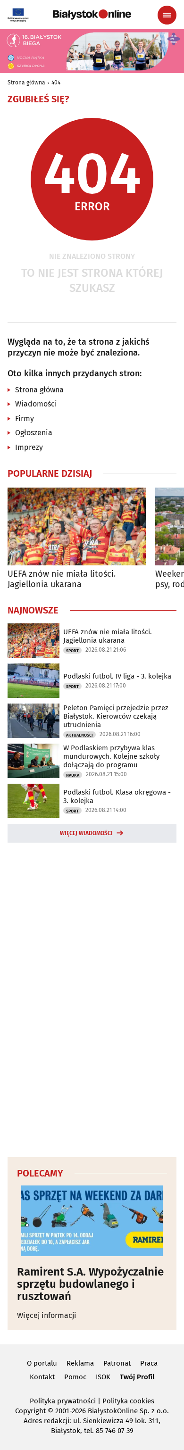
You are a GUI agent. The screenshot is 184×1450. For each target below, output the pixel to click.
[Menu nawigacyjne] (167, 15)
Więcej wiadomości (86, 833)
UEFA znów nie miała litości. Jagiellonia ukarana (62, 579)
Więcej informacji (46, 1315)
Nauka (72, 775)
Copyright (30, 1411)
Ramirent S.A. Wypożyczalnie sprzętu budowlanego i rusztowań (90, 1284)
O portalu (42, 1363)
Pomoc (75, 1377)
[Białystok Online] (92, 14)
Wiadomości (36, 403)
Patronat (117, 1363)
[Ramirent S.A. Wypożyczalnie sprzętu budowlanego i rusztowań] (92, 1220)
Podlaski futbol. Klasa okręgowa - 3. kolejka (117, 796)
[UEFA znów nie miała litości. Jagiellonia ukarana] (77, 526)
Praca (149, 1363)
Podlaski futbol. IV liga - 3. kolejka (117, 676)
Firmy (24, 418)
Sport (72, 650)
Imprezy (29, 447)
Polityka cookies (128, 1401)
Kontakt (42, 1377)
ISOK (103, 1377)
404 (55, 82)
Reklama (80, 1363)
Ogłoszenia (33, 432)
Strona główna (26, 82)
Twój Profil (137, 1377)
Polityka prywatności (63, 1401)
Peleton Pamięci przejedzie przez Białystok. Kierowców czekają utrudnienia (115, 716)
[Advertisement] (92, 998)
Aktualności (79, 735)
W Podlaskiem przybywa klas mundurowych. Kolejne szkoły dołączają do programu (111, 756)
